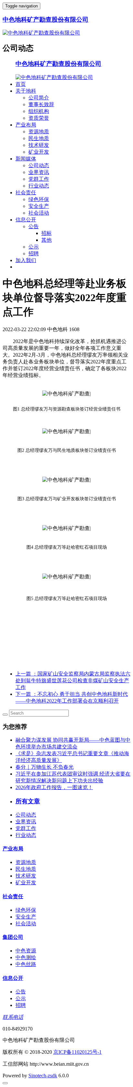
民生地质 (38, 138)
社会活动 (38, 213)
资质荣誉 (38, 118)
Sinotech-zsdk (42, 1075)
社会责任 (25, 192)
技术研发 (38, 145)
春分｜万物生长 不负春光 (44, 767)
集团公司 (13, 937)
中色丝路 (25, 964)
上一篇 (72, 680)
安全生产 (38, 206)
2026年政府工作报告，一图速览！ (54, 787)
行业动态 (38, 185)
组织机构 (38, 111)
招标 (46, 233)
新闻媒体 (25, 158)
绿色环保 (38, 199)
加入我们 (25, 260)
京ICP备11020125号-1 (77, 1052)
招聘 (33, 253)
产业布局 (25, 124)
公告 (33, 226)
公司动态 (38, 165)
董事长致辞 (41, 104)
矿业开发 (38, 152)
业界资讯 (38, 172)
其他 (46, 240)
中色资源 (25, 950)
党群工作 (38, 179)
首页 (20, 84)
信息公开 (25, 219)
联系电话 (13, 1017)
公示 (33, 246)
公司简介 (38, 97)
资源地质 (38, 131)
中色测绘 (25, 957)
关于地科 (25, 91)
